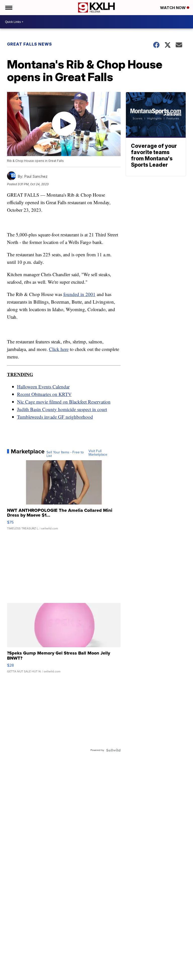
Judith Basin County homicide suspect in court (62, 409)
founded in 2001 (79, 294)
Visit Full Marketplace (97, 452)
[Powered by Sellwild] (113, 750)
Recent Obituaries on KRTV (44, 394)
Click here (59, 349)
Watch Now (173, 7)
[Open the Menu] (8, 7)
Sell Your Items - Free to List (65, 454)
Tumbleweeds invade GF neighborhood (55, 417)
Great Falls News (29, 44)
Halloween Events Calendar (43, 386)
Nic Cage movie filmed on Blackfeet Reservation (64, 402)
